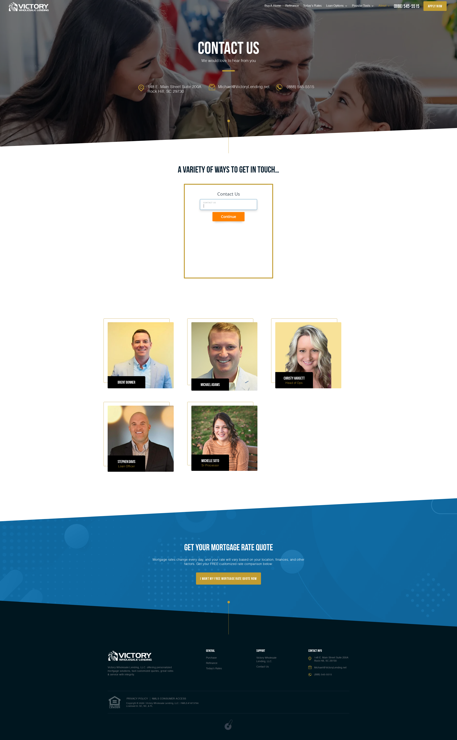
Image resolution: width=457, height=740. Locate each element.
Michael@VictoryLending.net (244, 86)
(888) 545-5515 (407, 6)
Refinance (292, 5)
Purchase (211, 658)
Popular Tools (361, 5)
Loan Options (335, 5)
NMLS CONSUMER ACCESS (169, 698)
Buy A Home (273, 5)
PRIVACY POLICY (137, 698)
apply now (435, 6)
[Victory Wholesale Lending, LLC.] (28, 6)
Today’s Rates (312, 5)
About (382, 5)
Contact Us (262, 667)
